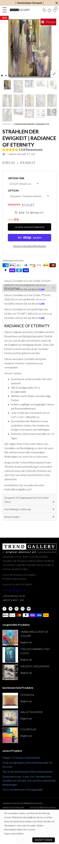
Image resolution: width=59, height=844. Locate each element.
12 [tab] (45, 75)
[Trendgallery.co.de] (19, 10)
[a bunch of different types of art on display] (40, 113)
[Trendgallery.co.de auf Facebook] (4, 609)
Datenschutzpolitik (13, 807)
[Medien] (54, 73)
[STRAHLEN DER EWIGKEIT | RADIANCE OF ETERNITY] (29, 48)
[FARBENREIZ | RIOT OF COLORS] (10, 637)
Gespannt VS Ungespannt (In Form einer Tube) (26, 499)
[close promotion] (56, 3)
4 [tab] (14, 75)
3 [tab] (10, 75)
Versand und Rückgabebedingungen (22, 803)
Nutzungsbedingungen (43, 807)
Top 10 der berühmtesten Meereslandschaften (27, 771)
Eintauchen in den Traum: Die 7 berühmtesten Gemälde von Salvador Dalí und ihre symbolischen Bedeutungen (29, 780)
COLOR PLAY (28, 729)
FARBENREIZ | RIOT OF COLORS (34, 633)
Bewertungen (12, 516)
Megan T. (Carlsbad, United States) (21, 757)
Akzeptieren (43, 840)
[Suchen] (44, 10)
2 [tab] (6, 75)
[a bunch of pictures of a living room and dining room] (29, 113)
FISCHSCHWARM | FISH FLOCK (35, 651)
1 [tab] (2, 75)
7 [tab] (25, 75)
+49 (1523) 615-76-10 (13, 596)
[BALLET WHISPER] (10, 718)
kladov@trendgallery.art (14, 590)
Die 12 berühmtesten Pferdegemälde (22, 789)
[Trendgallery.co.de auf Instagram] (23, 609)
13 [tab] (49, 75)
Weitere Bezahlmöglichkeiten (29, 245)
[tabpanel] (29, 48)
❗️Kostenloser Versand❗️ (29, 2)
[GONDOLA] (10, 700)
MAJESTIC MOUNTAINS (34, 666)
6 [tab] (21, 75)
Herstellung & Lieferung (17, 509)
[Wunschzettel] (49, 9)
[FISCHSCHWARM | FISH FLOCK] (10, 655)
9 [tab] (33, 75)
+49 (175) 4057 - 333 (13, 600)
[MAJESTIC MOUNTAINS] (10, 672)
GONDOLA (27, 694)
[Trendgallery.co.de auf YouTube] (29, 609)
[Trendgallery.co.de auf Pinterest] (17, 609)
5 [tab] (18, 75)
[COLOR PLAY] (10, 735)
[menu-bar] (5, 10)
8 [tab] (29, 75)
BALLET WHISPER (31, 712)
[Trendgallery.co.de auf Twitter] (10, 609)
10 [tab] (37, 75)
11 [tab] (41, 75)
